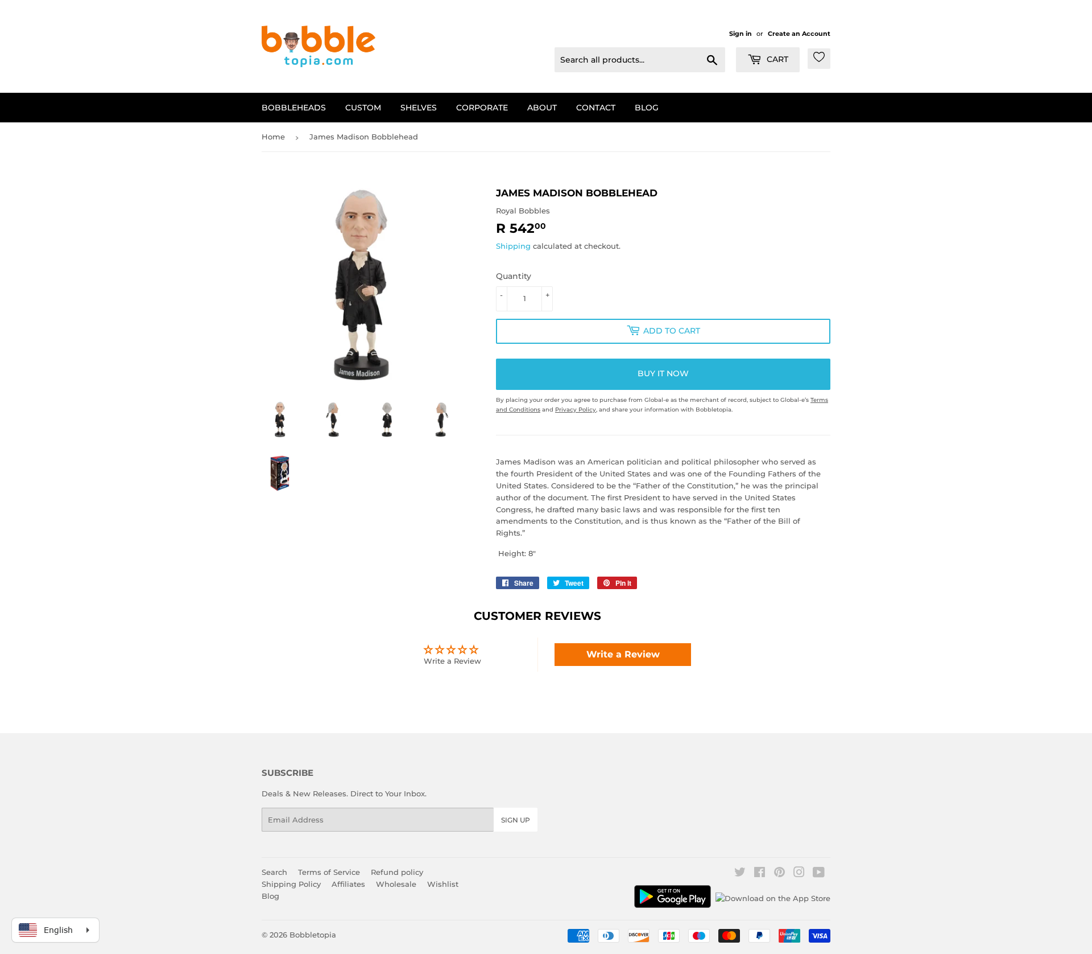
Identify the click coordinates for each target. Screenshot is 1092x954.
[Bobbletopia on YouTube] (819, 873)
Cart (776, 59)
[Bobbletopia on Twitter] (740, 873)
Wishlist (442, 884)
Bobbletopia (312, 934)
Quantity (513, 276)
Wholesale (396, 884)
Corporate (482, 107)
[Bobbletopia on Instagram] (799, 873)
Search (274, 872)
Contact (595, 107)
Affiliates (348, 884)
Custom (363, 107)
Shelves (418, 107)
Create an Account (799, 34)
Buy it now (663, 373)
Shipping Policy (291, 884)
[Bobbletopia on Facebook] (760, 873)
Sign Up (515, 820)
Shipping (513, 245)
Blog (647, 107)
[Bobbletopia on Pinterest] (779, 873)
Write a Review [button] (623, 654)
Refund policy (397, 872)
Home (273, 136)
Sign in (740, 34)
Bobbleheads (294, 107)
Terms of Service (329, 872)
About (542, 107)
